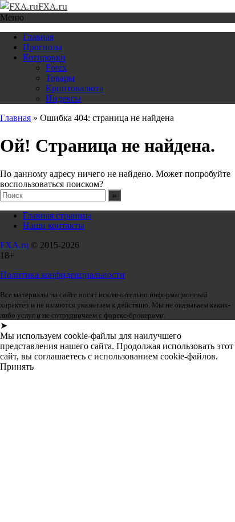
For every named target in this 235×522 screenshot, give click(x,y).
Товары (60, 78)
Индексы (63, 98)
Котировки (44, 57)
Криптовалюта (74, 88)
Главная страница (57, 215)
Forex (56, 67)
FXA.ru (14, 245)
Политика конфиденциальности (62, 275)
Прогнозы (42, 47)
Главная (38, 37)
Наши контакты (53, 225)
